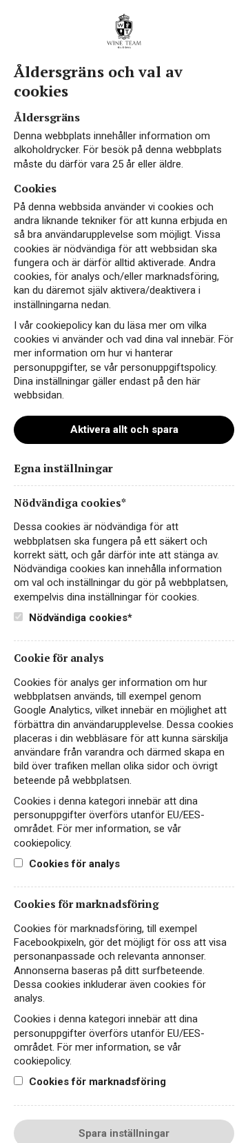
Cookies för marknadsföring (96, 1081)
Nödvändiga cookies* (79, 617)
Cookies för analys (73, 864)
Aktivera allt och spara (124, 429)
